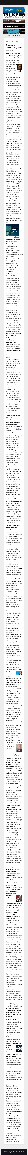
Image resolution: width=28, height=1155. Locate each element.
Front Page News (9, 42)
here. (10, 412)
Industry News (17, 42)
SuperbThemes (14, 1152)
